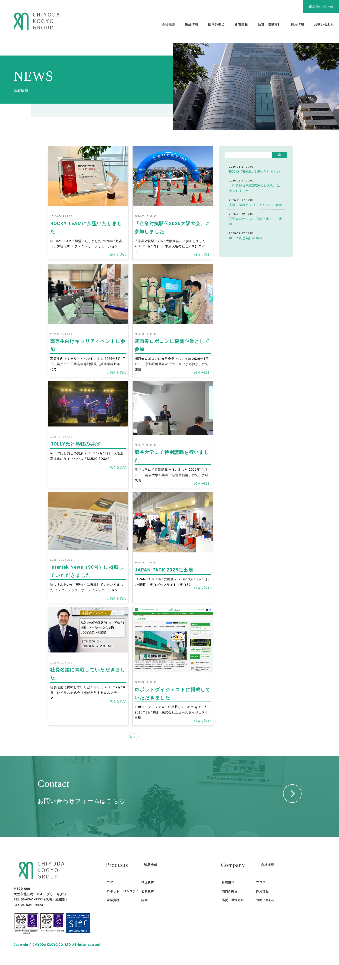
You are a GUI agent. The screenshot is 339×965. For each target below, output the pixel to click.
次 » (132, 736)
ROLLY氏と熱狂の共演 (75, 444)
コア (110, 882)
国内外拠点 (230, 891)
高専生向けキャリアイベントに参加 (255, 205)
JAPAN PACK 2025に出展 (164, 570)
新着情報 (228, 882)
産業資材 (113, 900)
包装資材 (147, 891)
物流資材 (147, 882)
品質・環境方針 (233, 900)
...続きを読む (116, 255)
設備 (144, 900)
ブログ (261, 882)
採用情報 (262, 891)
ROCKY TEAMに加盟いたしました (254, 171)
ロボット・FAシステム (123, 891)
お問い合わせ (265, 900)
